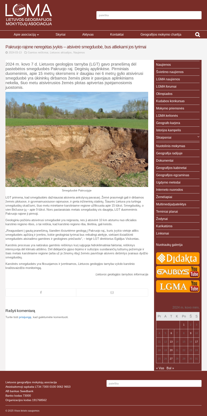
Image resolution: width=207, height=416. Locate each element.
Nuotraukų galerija (169, 244)
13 (171, 341)
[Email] (112, 292)
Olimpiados (164, 94)
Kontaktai (117, 34)
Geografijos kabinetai (171, 168)
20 (171, 350)
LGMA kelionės (167, 115)
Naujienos (79, 52)
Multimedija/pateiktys (171, 204)
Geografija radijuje (169, 153)
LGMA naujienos (168, 79)
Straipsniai (163, 137)
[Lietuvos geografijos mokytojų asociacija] (28, 15)
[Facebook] (41, 292)
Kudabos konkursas (170, 101)
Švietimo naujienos (170, 72)
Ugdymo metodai (168, 182)
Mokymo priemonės (170, 108)
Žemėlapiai (164, 197)
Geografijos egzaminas (172, 175)
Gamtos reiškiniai (38, 52)
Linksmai (162, 233)
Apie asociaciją (25, 34)
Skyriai (60, 34)
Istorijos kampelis (168, 130)
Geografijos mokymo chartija (160, 34)
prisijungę (25, 317)
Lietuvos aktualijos (61, 52)
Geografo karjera (168, 123)
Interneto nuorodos (169, 189)
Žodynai (162, 219)
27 (171, 358)
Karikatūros (164, 226)
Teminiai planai (167, 211)
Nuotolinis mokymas (170, 146)
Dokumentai (164, 160)
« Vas (160, 368)
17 (196, 341)
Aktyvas (88, 34)
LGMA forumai (166, 86)
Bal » (170, 368)
